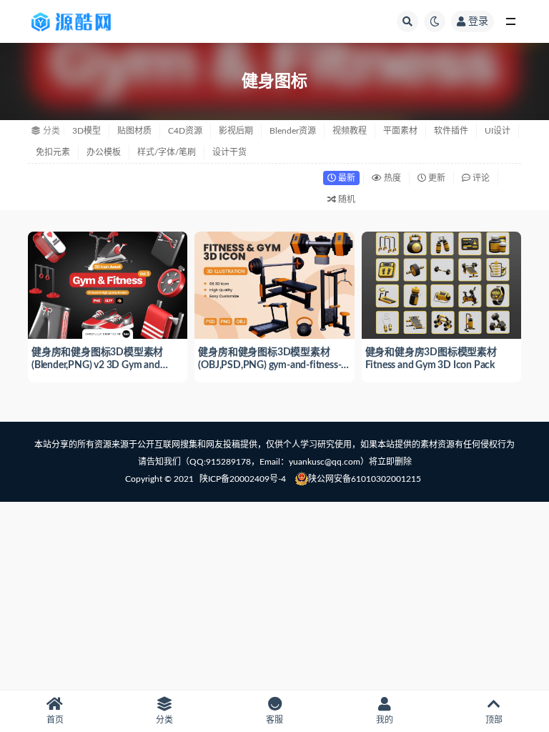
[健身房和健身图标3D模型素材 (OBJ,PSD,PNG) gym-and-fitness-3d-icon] (274, 283)
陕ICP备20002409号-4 (242, 479)
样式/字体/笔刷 (166, 152)
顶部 (494, 720)
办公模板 (103, 152)
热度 (391, 178)
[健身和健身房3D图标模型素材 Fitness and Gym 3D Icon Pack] (441, 284)
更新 (435, 178)
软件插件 (451, 131)
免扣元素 (53, 152)
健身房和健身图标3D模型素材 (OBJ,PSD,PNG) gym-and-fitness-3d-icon (269, 365)
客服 (274, 720)
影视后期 (236, 131)
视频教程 (349, 131)
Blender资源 (292, 131)
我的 (384, 720)
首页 (55, 720)
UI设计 (497, 131)
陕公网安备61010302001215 (364, 479)
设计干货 (229, 152)
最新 (345, 178)
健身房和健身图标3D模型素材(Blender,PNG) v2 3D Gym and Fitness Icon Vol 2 (97, 365)
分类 (164, 720)
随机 (345, 199)
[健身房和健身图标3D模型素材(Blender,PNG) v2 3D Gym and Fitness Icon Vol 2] (107, 283)
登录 (478, 21)
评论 (480, 178)
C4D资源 (185, 131)
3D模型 (86, 131)
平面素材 (400, 131)
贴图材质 (134, 131)
